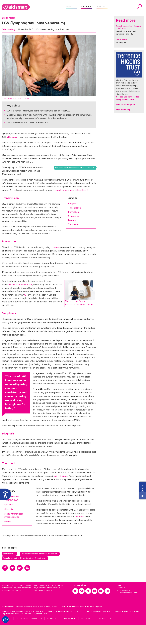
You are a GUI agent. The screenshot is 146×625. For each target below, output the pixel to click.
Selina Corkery (8, 29)
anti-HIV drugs (60, 476)
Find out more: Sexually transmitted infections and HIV (79, 303)
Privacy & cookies (69, 618)
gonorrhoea (68, 190)
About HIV (86, 6)
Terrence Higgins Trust (103, 618)
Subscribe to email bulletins (127, 592)
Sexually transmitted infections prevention (39, 553)
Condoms (79, 517)
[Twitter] (12, 567)
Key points (73, 204)
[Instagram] (107, 591)
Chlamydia (121, 42)
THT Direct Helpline (123, 590)
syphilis (58, 190)
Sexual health (8, 18)
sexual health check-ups (20, 285)
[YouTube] (101, 591)
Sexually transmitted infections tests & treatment (24, 558)
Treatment (73, 224)
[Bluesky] (82, 591)
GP (25, 295)
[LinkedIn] (20, 567)
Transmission (74, 208)
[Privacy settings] (5, 619)
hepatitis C (82, 190)
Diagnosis (72, 220)
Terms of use (86, 618)
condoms (55, 247)
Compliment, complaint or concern (29, 618)
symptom (8, 504)
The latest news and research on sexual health (74, 167)
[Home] (34, 7)
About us (101, 6)
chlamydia (12, 137)
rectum (7, 522)
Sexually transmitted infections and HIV (126, 33)
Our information (53, 618)
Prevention (73, 212)
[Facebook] (5, 567)
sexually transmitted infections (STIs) (13, 515)
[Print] (27, 567)
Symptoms (73, 216)
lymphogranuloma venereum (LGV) (12, 498)
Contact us (120, 587)
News (68, 6)
